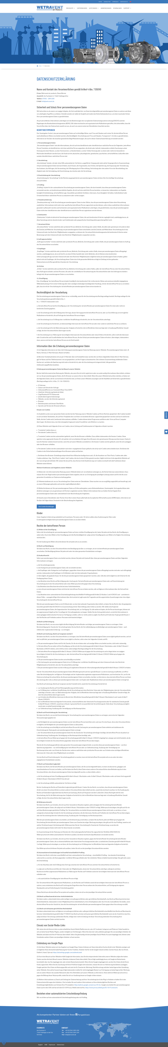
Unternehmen (82, 8)
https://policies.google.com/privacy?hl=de (87, 985)
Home (100, 1)
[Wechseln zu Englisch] (130, 2)
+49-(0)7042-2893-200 (72, 1030)
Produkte (69, 8)
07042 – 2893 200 (48, 99)
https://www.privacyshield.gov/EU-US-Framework (101, 988)
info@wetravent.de (48, 101)
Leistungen (93, 8)
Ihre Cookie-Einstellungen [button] (46, 506)
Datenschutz (124, 1)
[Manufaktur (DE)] (166, 434)
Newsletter (107, 1)
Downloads (117, 8)
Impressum (115, 1)
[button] (4, 1043)
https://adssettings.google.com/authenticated (67, 952)
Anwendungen (106, 8)
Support (127, 8)
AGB (46, 1044)
